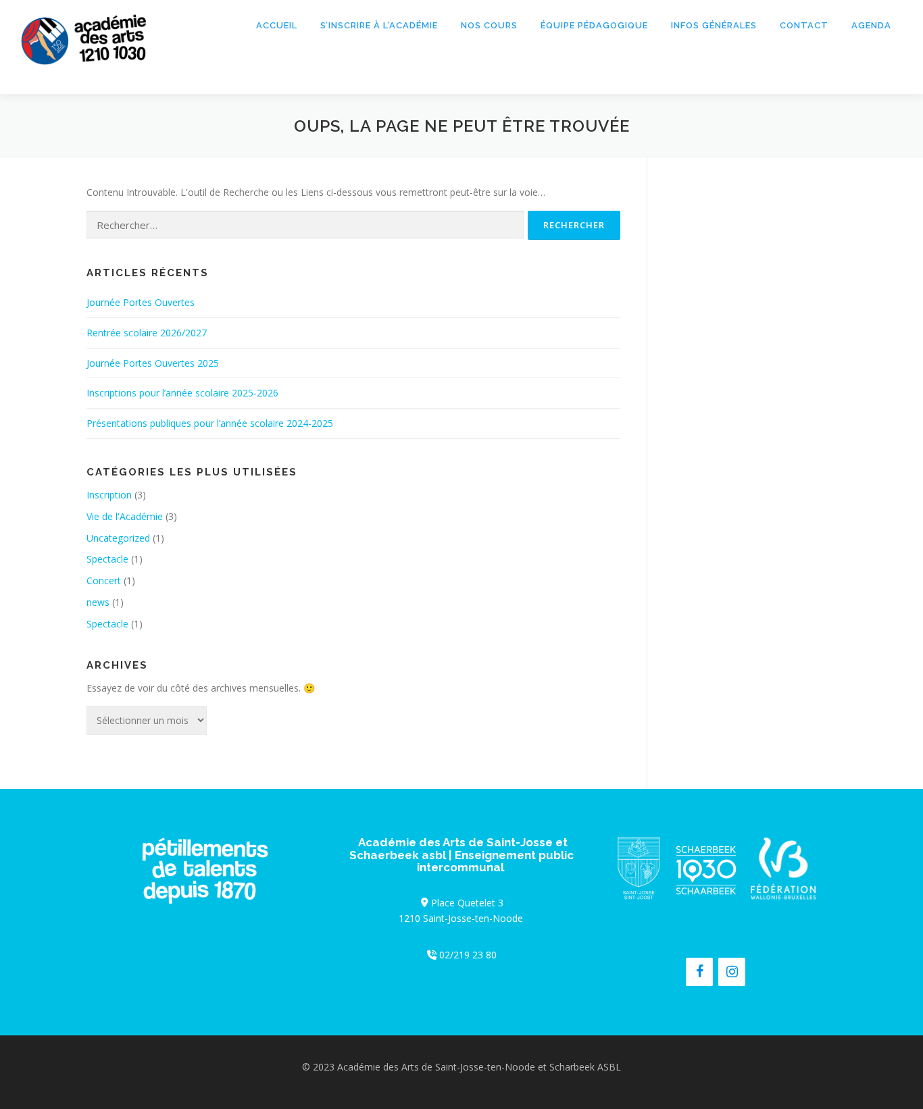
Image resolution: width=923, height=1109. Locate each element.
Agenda (871, 25)
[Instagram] (731, 972)
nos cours (489, 25)
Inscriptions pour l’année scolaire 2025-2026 (182, 392)
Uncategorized (118, 538)
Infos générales (714, 25)
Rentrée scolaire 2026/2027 (146, 332)
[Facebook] (699, 972)
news (97, 602)
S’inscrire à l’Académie (379, 25)
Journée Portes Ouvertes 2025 (152, 363)
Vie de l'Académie (124, 516)
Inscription (109, 494)
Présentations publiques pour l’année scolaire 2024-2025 (209, 423)
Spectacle (107, 558)
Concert (103, 580)
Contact (804, 25)
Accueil (276, 25)
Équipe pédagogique (594, 25)
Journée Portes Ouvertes (140, 302)
